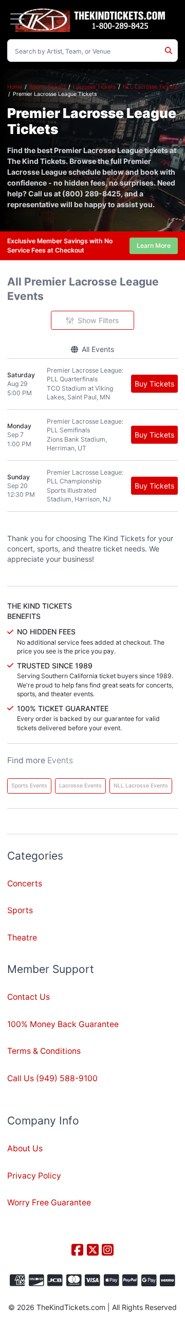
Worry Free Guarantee (49, 1202)
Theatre (22, 938)
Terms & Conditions (44, 1051)
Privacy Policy (34, 1176)
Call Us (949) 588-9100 (52, 1078)
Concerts (24, 883)
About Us (25, 1148)
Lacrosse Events (80, 785)
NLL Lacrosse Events (141, 785)
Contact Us (28, 997)
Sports (20, 910)
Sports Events (29, 785)
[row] (92, 384)
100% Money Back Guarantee (63, 1024)
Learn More (154, 245)
